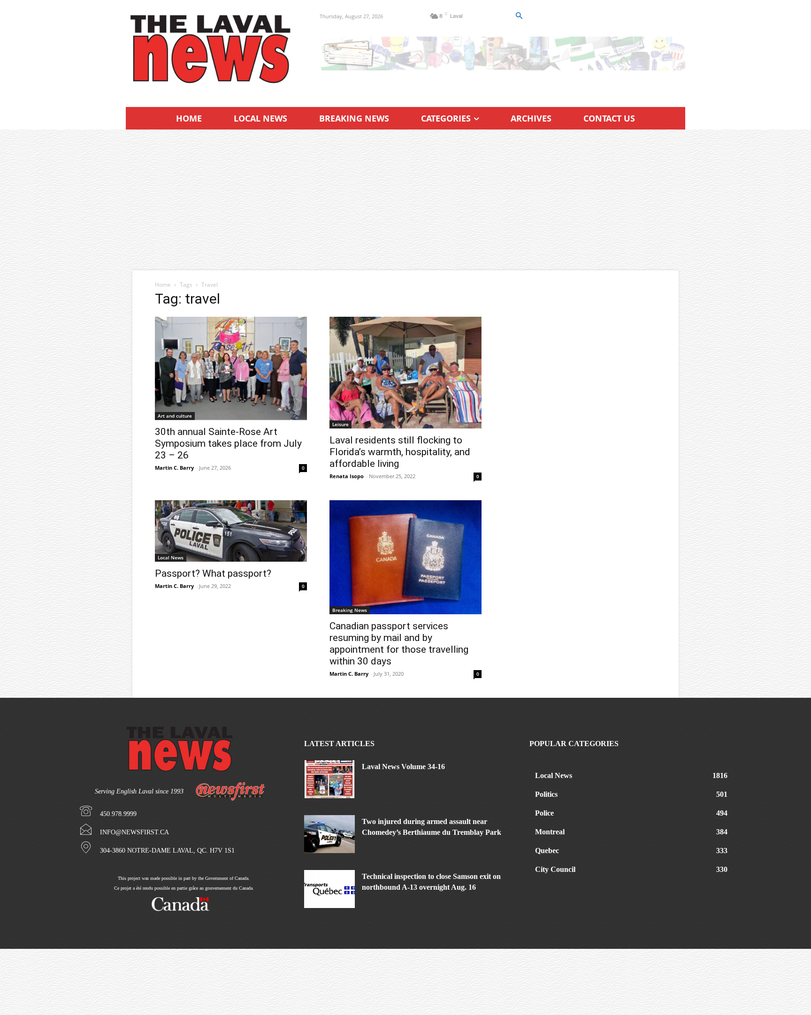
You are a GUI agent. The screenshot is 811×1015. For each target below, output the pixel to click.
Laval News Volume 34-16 (403, 767)
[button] (519, 16)
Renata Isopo (346, 476)
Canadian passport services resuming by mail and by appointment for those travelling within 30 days (398, 643)
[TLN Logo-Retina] (211, 49)
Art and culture (175, 415)
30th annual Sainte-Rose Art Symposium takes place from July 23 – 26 (228, 443)
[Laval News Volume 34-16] (329, 779)
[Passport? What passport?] (231, 531)
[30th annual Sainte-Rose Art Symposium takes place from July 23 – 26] (231, 368)
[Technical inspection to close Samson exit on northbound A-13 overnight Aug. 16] (329, 889)
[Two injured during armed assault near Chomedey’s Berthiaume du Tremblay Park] (329, 834)
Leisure (340, 424)
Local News (171, 557)
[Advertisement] (405, 200)
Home (163, 285)
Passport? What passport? (213, 573)
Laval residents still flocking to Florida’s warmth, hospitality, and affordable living (399, 452)
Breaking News (349, 610)
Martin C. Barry (174, 467)
